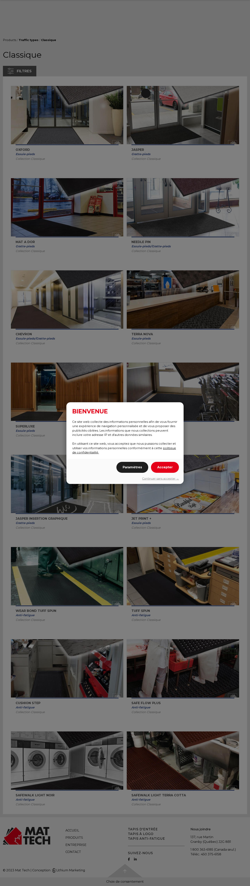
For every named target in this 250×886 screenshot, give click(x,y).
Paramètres (132, 467)
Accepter (165, 467)
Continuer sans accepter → (160, 478)
